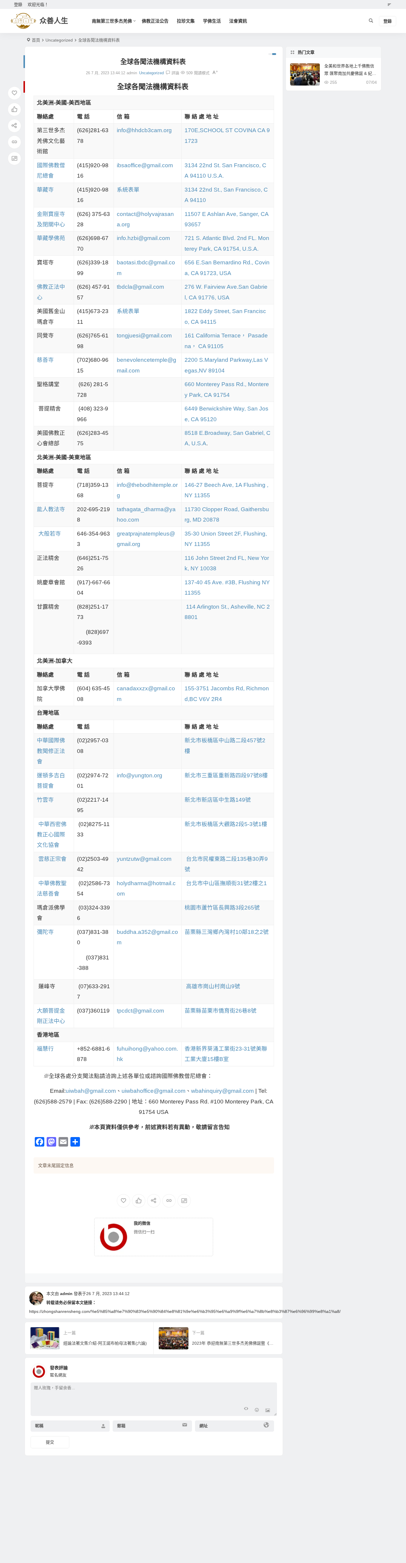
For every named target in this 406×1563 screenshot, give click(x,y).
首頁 (36, 40)
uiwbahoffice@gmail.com (153, 1091)
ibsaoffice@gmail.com (145, 165)
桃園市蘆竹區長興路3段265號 (222, 907)
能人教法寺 (51, 509)
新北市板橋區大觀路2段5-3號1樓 (226, 824)
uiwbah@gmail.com (91, 1091)
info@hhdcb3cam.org (144, 130)
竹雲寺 (45, 800)
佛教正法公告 (155, 20)
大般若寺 (49, 534)
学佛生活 (212, 20)
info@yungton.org (139, 775)
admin (66, 1293)
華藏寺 (45, 190)
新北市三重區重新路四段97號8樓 (226, 775)
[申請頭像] (271, 1369)
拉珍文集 (186, 20)
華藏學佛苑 (51, 238)
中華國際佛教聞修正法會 (51, 751)
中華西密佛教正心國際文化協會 (52, 834)
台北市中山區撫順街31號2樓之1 (226, 883)
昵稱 (39, 1425)
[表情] (257, 1411)
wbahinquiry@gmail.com (222, 1091)
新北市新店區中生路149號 (218, 800)
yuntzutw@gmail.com (144, 859)
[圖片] (268, 1411)
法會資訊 (238, 20)
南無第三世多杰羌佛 (112, 20)
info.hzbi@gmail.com (143, 238)
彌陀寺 (45, 932)
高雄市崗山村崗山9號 (213, 986)
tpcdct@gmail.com (140, 1011)
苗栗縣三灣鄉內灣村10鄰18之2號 (227, 932)
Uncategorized (59, 40)
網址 (203, 1425)
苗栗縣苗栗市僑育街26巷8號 (220, 1011)
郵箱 (121, 1425)
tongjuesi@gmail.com (144, 335)
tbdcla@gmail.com (140, 287)
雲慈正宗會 (52, 859)
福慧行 (45, 1049)
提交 (50, 1442)
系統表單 (128, 190)
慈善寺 (45, 360)
